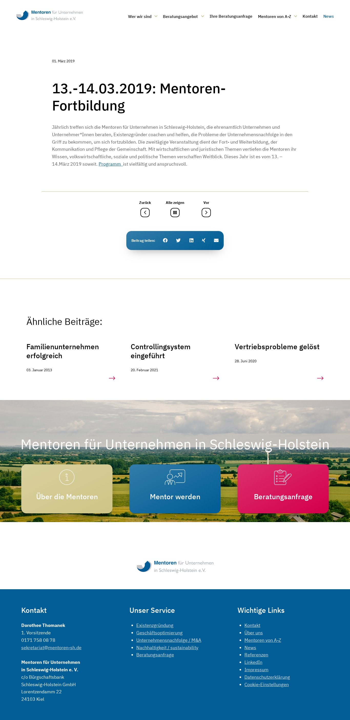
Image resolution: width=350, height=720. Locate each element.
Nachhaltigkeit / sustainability (167, 648)
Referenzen (256, 655)
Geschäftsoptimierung (159, 633)
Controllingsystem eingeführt (161, 351)
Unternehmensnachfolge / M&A (168, 640)
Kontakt (252, 625)
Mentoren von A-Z (262, 640)
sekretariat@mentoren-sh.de (51, 648)
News (250, 648)
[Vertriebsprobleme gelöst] (320, 378)
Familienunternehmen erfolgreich (62, 351)
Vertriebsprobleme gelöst (277, 346)
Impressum (256, 670)
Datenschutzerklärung (267, 677)
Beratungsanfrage (155, 655)
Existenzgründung (154, 625)
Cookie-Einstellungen (266, 684)
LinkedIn (253, 662)
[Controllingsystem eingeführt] (216, 378)
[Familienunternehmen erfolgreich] (112, 378)
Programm (111, 164)
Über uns (253, 633)
